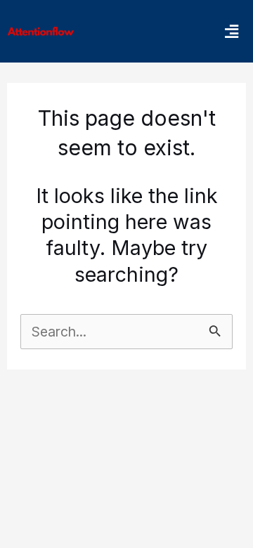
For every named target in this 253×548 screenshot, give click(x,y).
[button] (231, 31)
